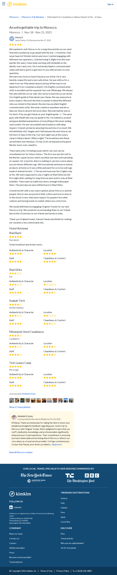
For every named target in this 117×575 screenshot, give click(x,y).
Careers (12, 543)
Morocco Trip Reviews (33, 17)
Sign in (110, 4)
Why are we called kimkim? (72, 543)
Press (11, 552)
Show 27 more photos (19, 407)
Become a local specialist (20, 557)
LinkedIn (18, 507)
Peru (63, 512)
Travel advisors (16, 562)
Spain (63, 517)
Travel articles (67, 538)
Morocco (14, 17)
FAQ (63, 534)
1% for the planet (68, 548)
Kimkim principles (17, 548)
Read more (57, 444)
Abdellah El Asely (29, 394)
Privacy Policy (62, 571)
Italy (63, 503)
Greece (64, 498)
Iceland (64, 507)
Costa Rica (65, 522)
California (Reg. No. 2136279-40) (20, 518)
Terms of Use (46, 571)
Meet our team (16, 534)
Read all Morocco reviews (21, 452)
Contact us (14, 538)
